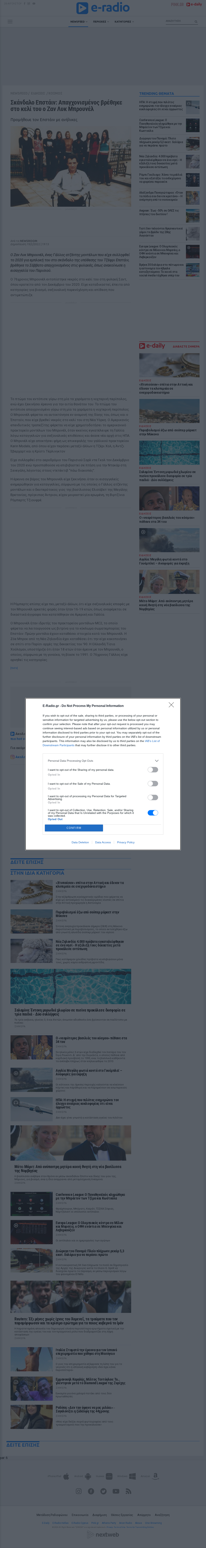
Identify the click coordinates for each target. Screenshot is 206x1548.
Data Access (103, 842)
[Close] (172, 706)
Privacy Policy (126, 842)
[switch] (153, 769)
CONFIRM (74, 827)
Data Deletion (80, 842)
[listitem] (103, 761)
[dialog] (103, 774)
